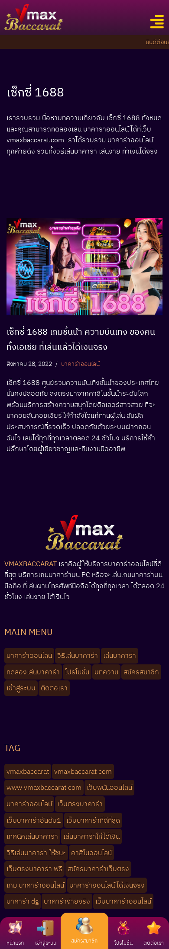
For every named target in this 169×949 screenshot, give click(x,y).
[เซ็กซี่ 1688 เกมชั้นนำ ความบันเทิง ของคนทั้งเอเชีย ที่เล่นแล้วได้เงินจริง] (84, 266)
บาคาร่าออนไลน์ (80, 363)
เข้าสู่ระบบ (45, 942)
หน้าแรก (15, 942)
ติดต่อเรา (153, 942)
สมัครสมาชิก (84, 940)
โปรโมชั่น (123, 942)
